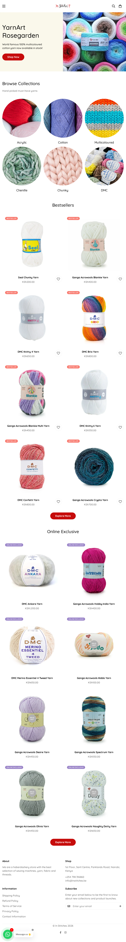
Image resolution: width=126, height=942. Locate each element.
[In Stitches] (63, 6)
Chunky (62, 190)
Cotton (63, 142)
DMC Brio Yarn (90, 351)
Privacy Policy (10, 911)
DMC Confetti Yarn (28, 500)
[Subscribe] (120, 906)
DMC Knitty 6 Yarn (90, 425)
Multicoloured (104, 142)
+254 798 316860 (74, 876)
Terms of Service (12, 906)
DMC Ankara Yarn (32, 603)
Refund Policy (10, 900)
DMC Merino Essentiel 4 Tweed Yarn (32, 678)
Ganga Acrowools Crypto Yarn (90, 500)
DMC (104, 190)
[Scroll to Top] (120, 925)
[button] (120, 6)
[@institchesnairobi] (60, 932)
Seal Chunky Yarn (28, 277)
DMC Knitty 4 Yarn (28, 351)
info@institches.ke (75, 880)
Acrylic (22, 142)
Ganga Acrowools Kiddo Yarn (94, 678)
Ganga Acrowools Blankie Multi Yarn (28, 425)
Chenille (21, 190)
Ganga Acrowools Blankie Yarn (90, 277)
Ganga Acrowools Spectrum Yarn (94, 752)
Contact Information (14, 916)
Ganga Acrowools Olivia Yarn (32, 826)
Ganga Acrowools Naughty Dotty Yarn (94, 826)
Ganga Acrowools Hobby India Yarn (94, 603)
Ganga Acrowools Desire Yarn (32, 752)
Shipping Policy (11, 895)
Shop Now (13, 56)
